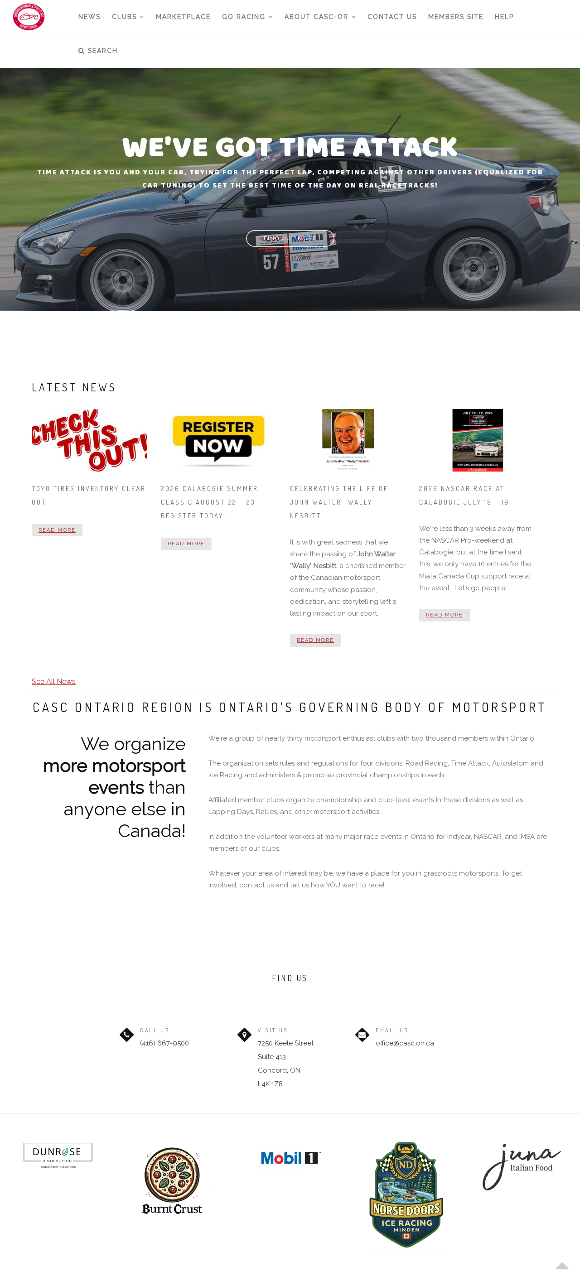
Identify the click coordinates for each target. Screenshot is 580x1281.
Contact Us (392, 16)
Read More (57, 530)
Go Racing (245, 16)
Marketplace (183, 16)
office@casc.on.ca (405, 1043)
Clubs (126, 16)
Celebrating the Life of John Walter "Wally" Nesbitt (339, 502)
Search (101, 50)
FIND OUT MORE (290, 238)
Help (504, 16)
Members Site (455, 16)
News (89, 16)
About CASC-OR (318, 16)
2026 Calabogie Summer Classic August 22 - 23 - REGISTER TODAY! (211, 502)
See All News (54, 681)
